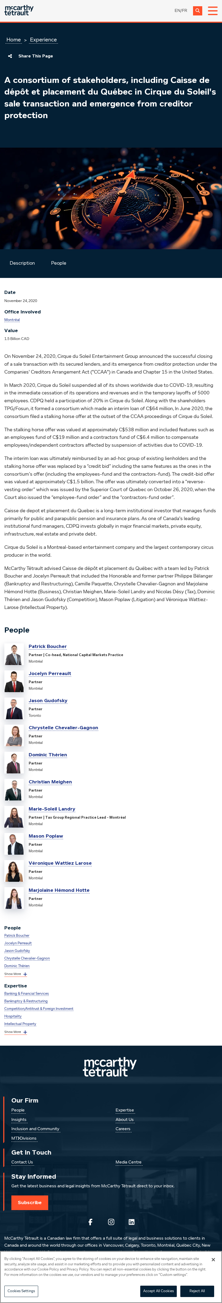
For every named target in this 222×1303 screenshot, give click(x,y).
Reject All (197, 1291)
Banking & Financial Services (26, 994)
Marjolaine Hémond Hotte (59, 890)
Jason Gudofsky (48, 701)
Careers (123, 1129)
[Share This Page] (10, 56)
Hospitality (13, 1016)
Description (22, 263)
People (58, 263)
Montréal (12, 320)
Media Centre (129, 1162)
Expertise (125, 1110)
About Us (125, 1120)
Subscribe (30, 1202)
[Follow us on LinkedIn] (131, 1222)
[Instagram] (111, 1222)
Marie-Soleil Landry (52, 809)
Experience (43, 40)
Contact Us (22, 1162)
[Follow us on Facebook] (90, 1222)
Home (13, 40)
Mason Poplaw (46, 836)
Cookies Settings (21, 1291)
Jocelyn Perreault (50, 673)
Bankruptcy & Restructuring (26, 1001)
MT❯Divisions (24, 1138)
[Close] (213, 1260)
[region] (111, 1277)
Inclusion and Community (35, 1129)
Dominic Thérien (48, 755)
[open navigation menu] (213, 11)
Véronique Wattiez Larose (60, 863)
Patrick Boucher (48, 646)
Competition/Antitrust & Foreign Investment (38, 1009)
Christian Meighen (50, 782)
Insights (19, 1120)
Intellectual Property (20, 1024)
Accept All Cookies (158, 1291)
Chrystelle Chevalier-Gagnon (63, 728)
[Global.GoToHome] (19, 10)
